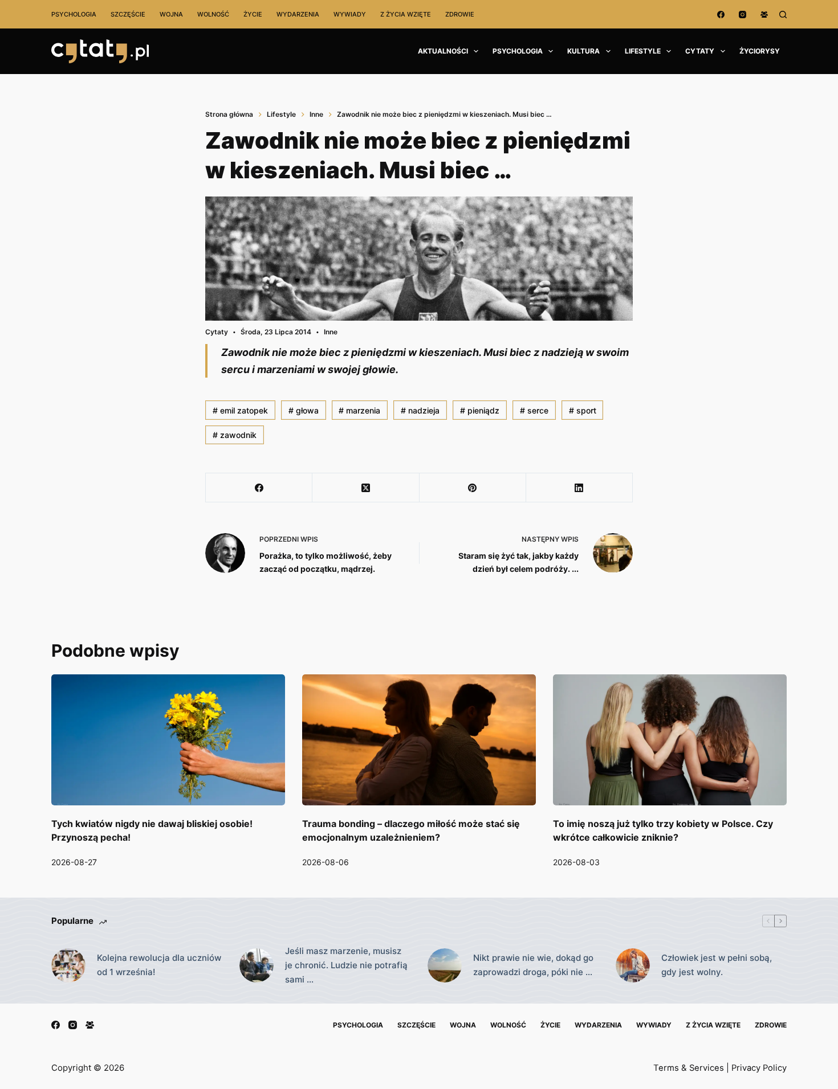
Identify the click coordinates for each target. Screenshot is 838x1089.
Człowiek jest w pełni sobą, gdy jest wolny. (716, 964)
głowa (303, 410)
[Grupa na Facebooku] (764, 14)
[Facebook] (721, 14)
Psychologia (73, 14)
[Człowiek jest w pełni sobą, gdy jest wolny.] (633, 965)
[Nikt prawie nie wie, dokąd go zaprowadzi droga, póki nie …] (445, 965)
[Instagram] (742, 14)
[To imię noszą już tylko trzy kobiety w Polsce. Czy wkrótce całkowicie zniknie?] (670, 740)
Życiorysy (759, 51)
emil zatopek (240, 410)
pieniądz (479, 410)
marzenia (359, 410)
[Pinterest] (473, 487)
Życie (252, 14)
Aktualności (443, 51)
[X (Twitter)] (365, 487)
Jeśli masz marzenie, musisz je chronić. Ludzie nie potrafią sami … (346, 965)
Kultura (583, 51)
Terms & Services (688, 1068)
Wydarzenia (297, 14)
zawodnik (235, 435)
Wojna (171, 14)
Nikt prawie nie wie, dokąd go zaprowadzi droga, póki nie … (533, 964)
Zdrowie (459, 14)
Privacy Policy (759, 1068)
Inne (330, 331)
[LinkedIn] (579, 487)
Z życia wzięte (405, 14)
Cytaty (699, 51)
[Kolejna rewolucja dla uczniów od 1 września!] (68, 965)
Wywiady (349, 14)
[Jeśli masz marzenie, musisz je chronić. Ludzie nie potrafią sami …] (256, 965)
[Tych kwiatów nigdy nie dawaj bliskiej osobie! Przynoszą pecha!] (168, 740)
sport (582, 410)
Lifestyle (643, 51)
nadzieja (420, 410)
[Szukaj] (783, 14)
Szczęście (128, 14)
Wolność (213, 14)
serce (534, 410)
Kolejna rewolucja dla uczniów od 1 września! (159, 964)
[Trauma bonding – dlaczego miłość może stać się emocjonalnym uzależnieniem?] (419, 740)
